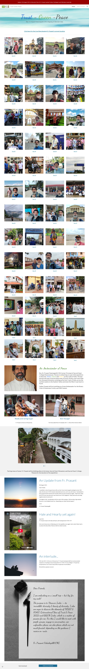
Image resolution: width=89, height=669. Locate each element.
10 (56, 316)
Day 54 (34, 55)
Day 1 (34, 270)
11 (35, 315)
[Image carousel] (44, 447)
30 (56, 199)
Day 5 (75, 338)
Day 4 (13, 103)
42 (56, 127)
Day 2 (75, 199)
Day (54, 127)
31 (35, 199)
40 (14, 151)
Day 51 (55, 79)
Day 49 (13, 79)
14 (56, 294)
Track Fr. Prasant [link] (81, 6)
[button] (87, 6)
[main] (44, 18)
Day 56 (75, 55)
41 (76, 127)
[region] (44, 2)
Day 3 (34, 151)
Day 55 (54, 55)
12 (14, 315)
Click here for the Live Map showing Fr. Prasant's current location (44, 31)
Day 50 (34, 79)
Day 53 (13, 55)
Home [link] (73, 6)
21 (76, 247)
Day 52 (75, 79)
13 (76, 295)
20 (14, 270)
